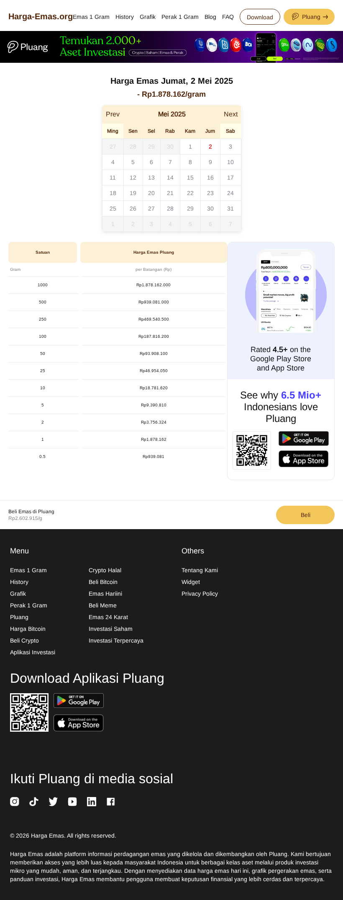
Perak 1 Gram (180, 16)
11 (113, 177)
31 (230, 208)
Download (260, 17)
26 (133, 208)
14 (170, 177)
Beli (305, 515)
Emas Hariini (105, 593)
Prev (113, 114)
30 (170, 146)
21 (170, 193)
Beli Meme (103, 605)
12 (133, 177)
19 (133, 193)
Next (231, 114)
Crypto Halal (105, 570)
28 (133, 146)
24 (230, 193)
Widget (191, 582)
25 (113, 208)
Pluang (19, 617)
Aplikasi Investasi (32, 652)
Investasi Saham (111, 628)
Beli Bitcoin (103, 582)
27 (113, 146)
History (124, 16)
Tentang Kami (200, 570)
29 (151, 146)
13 (151, 177)
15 (190, 177)
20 (151, 193)
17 (230, 177)
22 (190, 193)
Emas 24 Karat (108, 617)
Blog (210, 16)
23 (210, 193)
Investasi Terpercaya (116, 640)
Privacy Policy (200, 593)
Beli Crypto (24, 640)
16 (210, 177)
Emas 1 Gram (91, 16)
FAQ (228, 16)
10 (230, 162)
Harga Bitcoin (28, 628)
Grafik (148, 16)
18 (113, 193)
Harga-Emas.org (40, 16)
